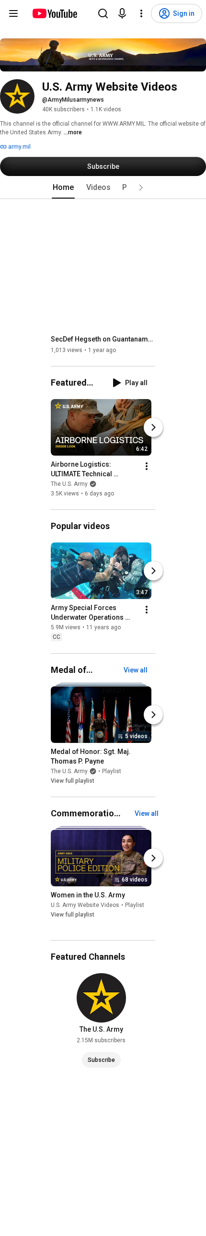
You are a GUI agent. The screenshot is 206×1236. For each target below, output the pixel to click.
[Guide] (13, 13)
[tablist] (103, 187)
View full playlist (72, 780)
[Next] (153, 427)
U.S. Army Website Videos (85, 905)
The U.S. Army (69, 484)
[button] (140, 187)
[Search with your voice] (122, 13)
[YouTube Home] (54, 13)
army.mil (19, 146)
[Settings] (141, 13)
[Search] (103, 13)
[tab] (63, 187)
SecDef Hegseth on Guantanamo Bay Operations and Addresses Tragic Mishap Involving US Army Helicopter (103, 339)
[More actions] (146, 466)
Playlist (111, 771)
